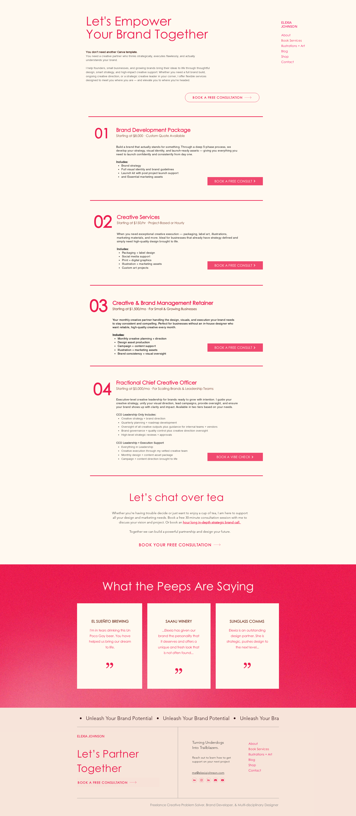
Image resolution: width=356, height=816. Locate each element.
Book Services (291, 40)
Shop (285, 56)
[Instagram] (201, 780)
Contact (287, 62)
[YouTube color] (222, 780)
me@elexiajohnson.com (208, 773)
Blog (284, 51)
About (285, 35)
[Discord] (215, 780)
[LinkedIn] (208, 780)
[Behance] (194, 780)
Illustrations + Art (291, 46)
